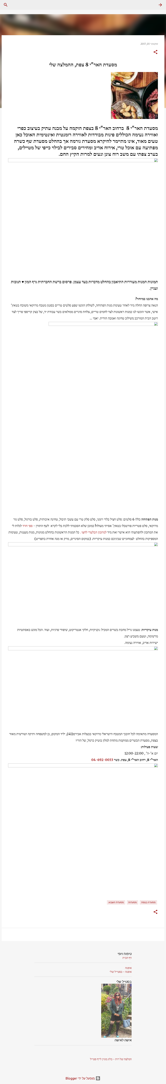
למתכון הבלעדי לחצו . (93, 532)
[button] (155, 52)
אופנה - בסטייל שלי (121, 972)
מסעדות (132, 902)
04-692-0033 (102, 760)
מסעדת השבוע (116, 902)
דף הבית (127, 958)
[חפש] (5, 5)
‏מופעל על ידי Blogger (81, 1078)
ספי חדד (27, 526)
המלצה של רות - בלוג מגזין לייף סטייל (111, 1059)
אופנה (128, 968)
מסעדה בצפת (148, 902)
